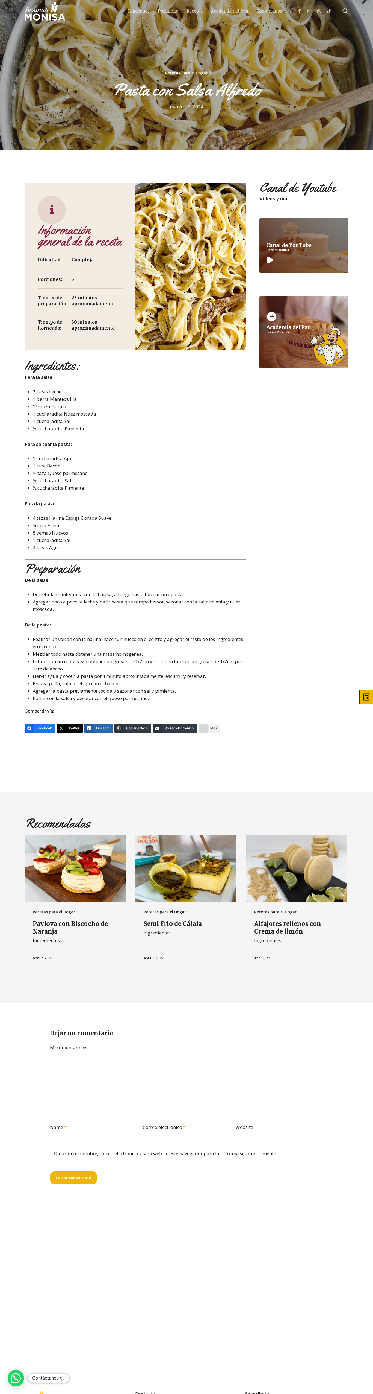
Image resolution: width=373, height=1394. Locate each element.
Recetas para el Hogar (186, 72)
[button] (16, 1378)
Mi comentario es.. (70, 1047)
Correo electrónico (164, 1127)
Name (58, 1127)
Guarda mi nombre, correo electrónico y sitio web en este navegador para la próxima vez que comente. (166, 1153)
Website (244, 1127)
